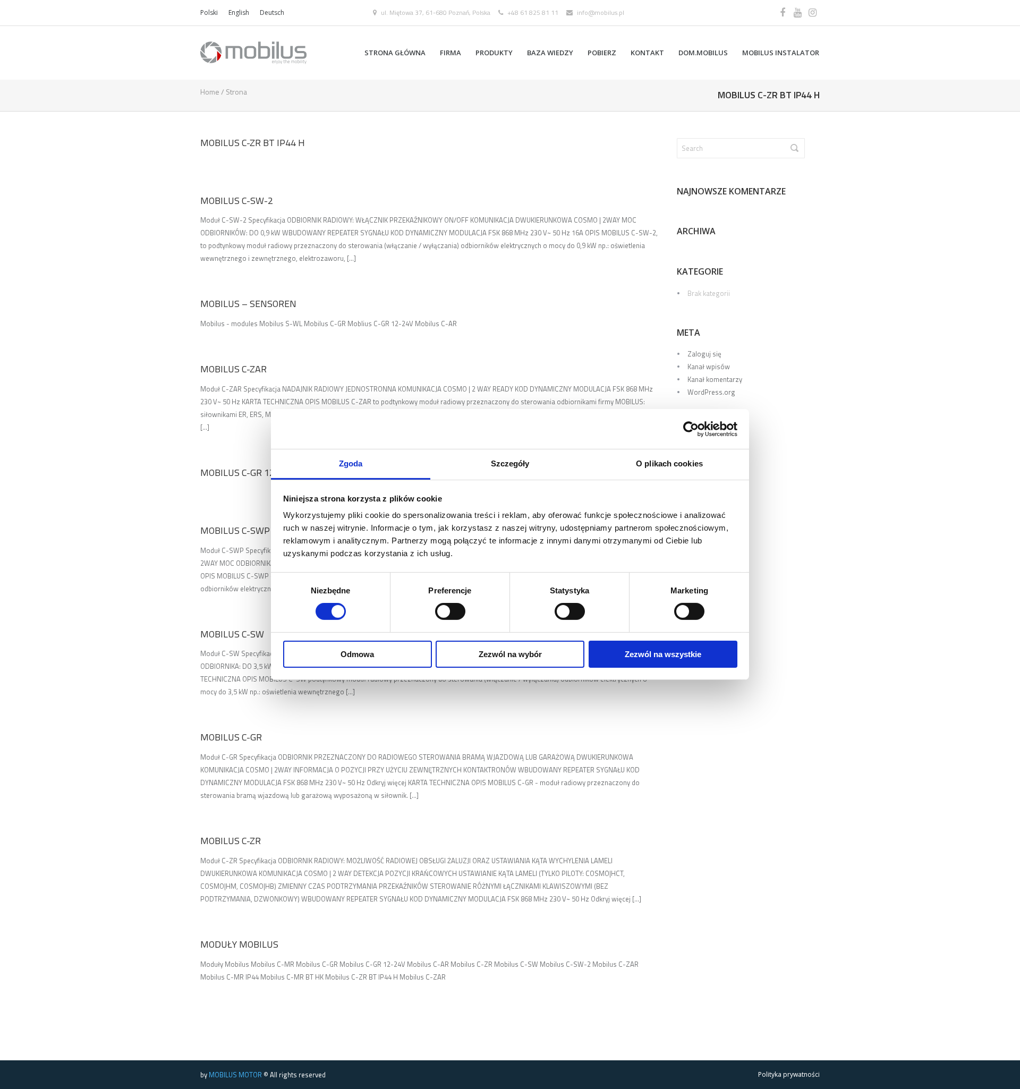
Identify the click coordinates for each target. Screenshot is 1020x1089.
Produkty (494, 52)
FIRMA (450, 52)
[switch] (450, 611)
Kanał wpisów (708, 366)
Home (209, 91)
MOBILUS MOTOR (235, 1074)
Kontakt (647, 52)
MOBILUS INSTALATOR (780, 52)
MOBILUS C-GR (231, 737)
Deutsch (272, 12)
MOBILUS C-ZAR (233, 369)
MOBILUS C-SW (232, 634)
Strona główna (395, 52)
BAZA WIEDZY (550, 52)
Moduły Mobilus (239, 944)
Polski (209, 12)
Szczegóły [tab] (510, 463)
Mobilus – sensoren (248, 303)
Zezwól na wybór (510, 654)
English (238, 12)
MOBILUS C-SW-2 (236, 200)
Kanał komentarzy (714, 379)
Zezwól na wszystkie (663, 654)
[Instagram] (812, 12)
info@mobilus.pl (600, 12)
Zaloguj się (704, 353)
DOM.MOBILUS (703, 52)
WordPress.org (711, 392)
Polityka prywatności (789, 1074)
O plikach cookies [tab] (669, 463)
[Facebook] (782, 12)
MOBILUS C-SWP (235, 530)
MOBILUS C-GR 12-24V (247, 472)
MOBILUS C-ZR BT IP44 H (252, 142)
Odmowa (357, 654)
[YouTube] (797, 12)
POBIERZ (602, 52)
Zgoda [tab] (351, 463)
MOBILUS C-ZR (230, 840)
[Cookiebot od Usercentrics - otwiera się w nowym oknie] (690, 429)
